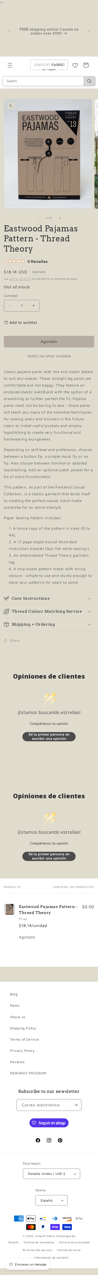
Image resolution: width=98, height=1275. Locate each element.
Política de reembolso (39, 1242)
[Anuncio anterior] (9, 31)
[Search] (89, 81)
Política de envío (69, 1250)
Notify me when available (49, 356)
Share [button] (15, 640)
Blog (14, 994)
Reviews (17, 1062)
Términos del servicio (37, 1250)
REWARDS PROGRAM (28, 1073)
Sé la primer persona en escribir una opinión (49, 736)
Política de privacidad (74, 1242)
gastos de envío (20, 278)
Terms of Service (24, 1039)
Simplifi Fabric (45, 1236)
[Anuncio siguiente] (88, 31)
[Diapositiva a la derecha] (60, 218)
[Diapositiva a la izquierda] (37, 218)
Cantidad (10, 296)
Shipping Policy (23, 1028)
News (14, 1005)
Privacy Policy (22, 1050)
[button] (10, 65)
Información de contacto (51, 1257)
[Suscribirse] (75, 1105)
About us (17, 1017)
